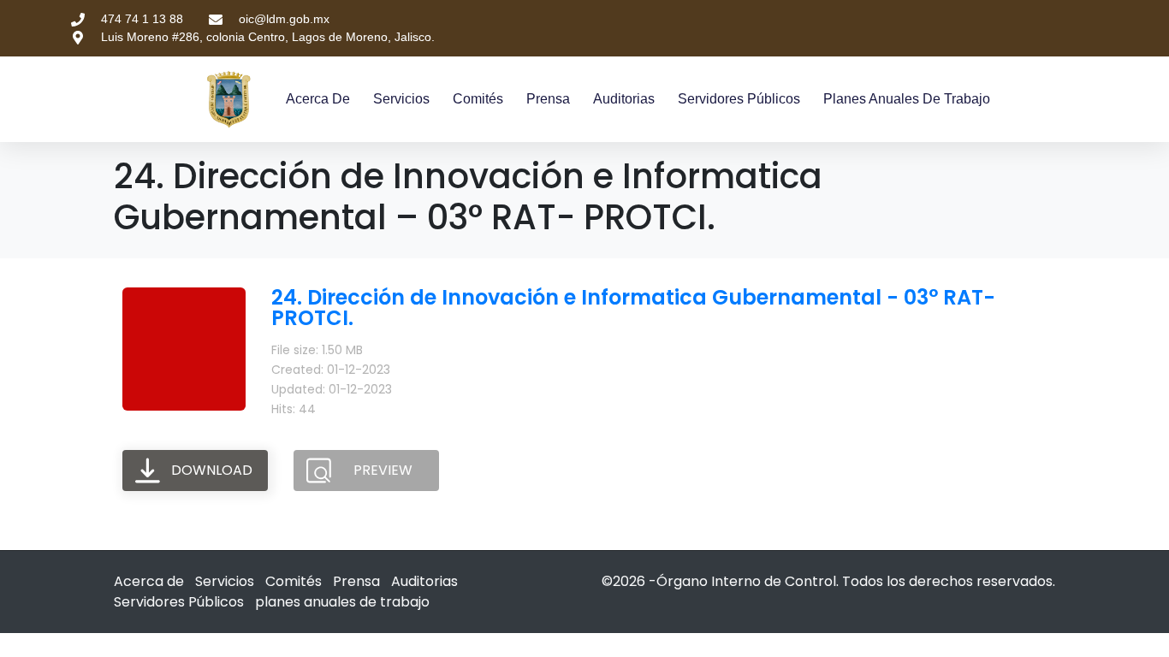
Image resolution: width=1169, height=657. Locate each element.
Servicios (401, 99)
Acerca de (318, 99)
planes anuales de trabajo (906, 99)
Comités (478, 99)
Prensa (548, 99)
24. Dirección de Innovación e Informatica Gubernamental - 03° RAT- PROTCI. (633, 307)
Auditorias (624, 99)
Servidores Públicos (739, 99)
